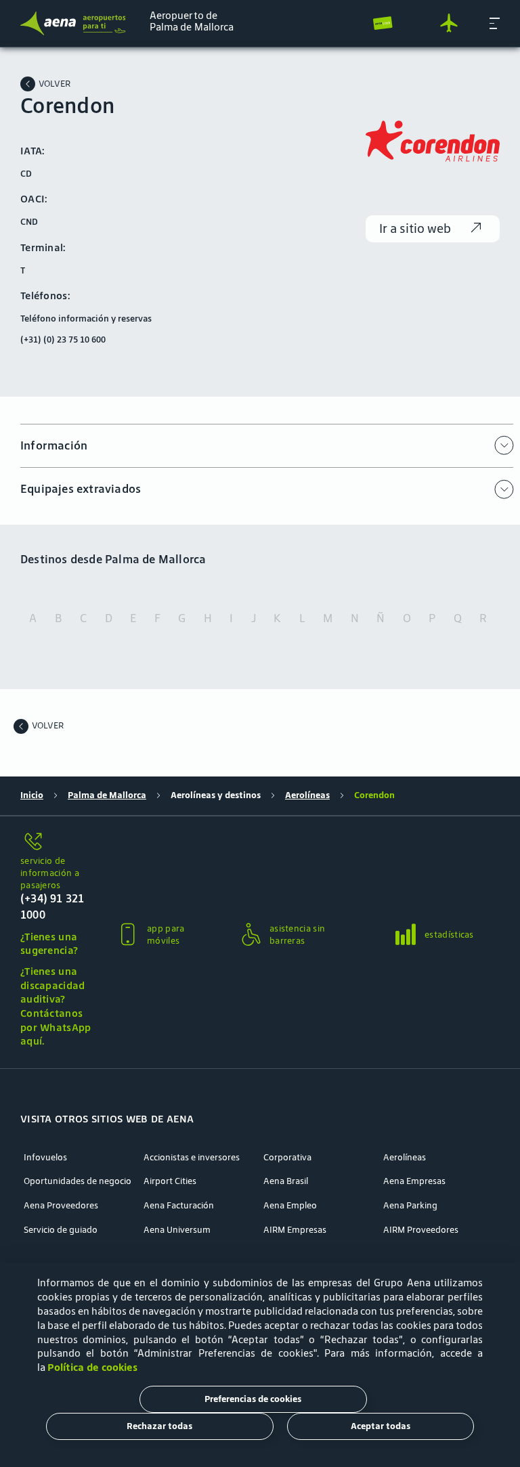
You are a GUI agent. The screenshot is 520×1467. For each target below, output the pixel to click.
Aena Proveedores (61, 1205)
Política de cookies (92, 1367)
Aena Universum (177, 1230)
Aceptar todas (380, 1426)
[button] (495, 23)
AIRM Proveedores (420, 1230)
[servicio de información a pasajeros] (56, 842)
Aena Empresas (414, 1181)
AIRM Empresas (294, 1230)
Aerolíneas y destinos (216, 795)
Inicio (31, 795)
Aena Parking (410, 1205)
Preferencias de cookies (252, 1399)
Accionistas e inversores (192, 1157)
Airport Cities (170, 1181)
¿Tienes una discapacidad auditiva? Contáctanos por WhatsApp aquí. (55, 1006)
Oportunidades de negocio (77, 1181)
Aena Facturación (179, 1205)
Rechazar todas (159, 1426)
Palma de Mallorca (107, 795)
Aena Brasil (285, 1181)
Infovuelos (45, 1157)
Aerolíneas (307, 795)
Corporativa (287, 1157)
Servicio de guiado (61, 1230)
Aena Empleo (290, 1205)
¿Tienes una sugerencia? (49, 943)
